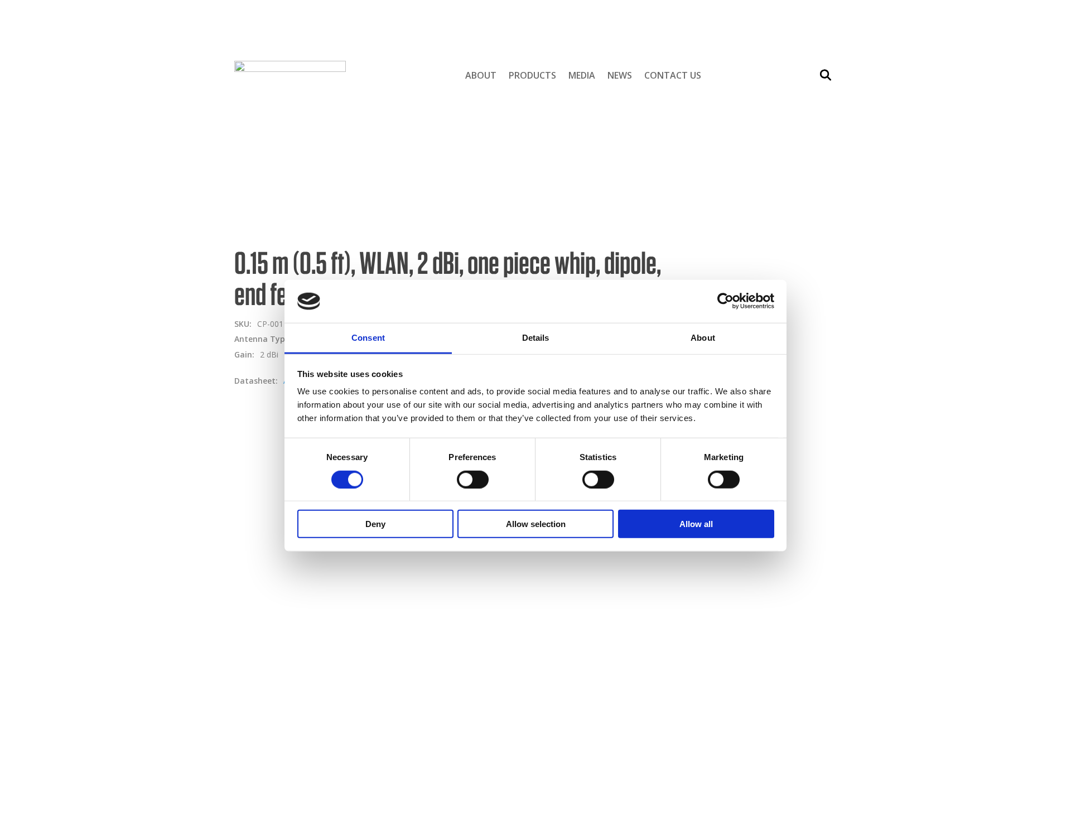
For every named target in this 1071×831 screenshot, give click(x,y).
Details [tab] (535, 337)
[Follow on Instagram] (723, 606)
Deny (375, 524)
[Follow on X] (768, 606)
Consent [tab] (368, 337)
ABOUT (261, 50)
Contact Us (672, 75)
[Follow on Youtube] (790, 606)
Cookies (707, 558)
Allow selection (536, 524)
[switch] (473, 479)
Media (581, 75)
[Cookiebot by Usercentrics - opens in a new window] (725, 301)
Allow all (696, 524)
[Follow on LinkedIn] (746, 606)
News (619, 75)
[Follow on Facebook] (701, 606)
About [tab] (703, 337)
